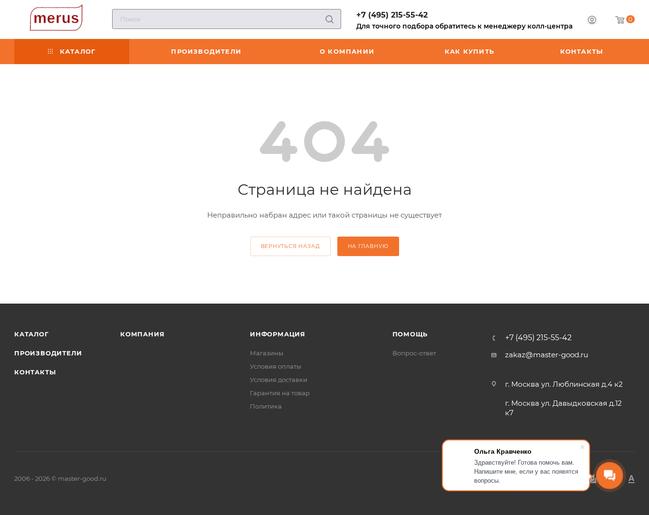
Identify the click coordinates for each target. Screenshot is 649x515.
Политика (266, 406)
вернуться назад (290, 246)
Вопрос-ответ (414, 353)
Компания (142, 334)
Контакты (35, 372)
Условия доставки (278, 379)
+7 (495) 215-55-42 (392, 14)
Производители (48, 353)
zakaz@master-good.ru (546, 354)
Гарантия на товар (280, 393)
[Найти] (329, 19)
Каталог (31, 334)
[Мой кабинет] (592, 21)
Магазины (266, 353)
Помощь (410, 334)
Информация (277, 334)
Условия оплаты (275, 366)
